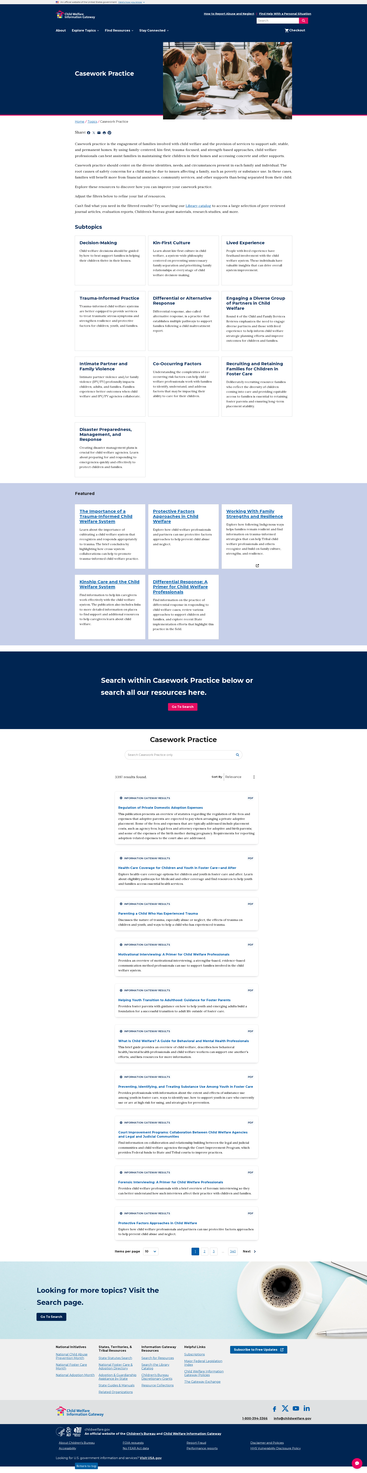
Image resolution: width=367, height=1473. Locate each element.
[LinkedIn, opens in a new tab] (306, 1408)
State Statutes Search (115, 1358)
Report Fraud (196, 1443)
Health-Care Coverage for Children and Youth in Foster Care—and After (177, 868)
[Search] (303, 21)
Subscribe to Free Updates (253, 1349)
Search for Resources (157, 1358)
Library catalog (198, 206)
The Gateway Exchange (202, 1382)
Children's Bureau (141, 1434)
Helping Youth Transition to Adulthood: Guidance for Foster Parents (174, 1000)
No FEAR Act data (136, 1448)
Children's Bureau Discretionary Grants (156, 1377)
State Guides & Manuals (116, 1385)
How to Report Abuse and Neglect (229, 14)
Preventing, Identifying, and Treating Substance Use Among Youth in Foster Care (185, 1087)
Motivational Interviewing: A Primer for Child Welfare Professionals (173, 954)
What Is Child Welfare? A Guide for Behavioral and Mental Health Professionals (183, 1041)
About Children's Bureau (77, 1443)
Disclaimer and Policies (267, 1443)
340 (233, 1251)
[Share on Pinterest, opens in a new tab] (109, 133)
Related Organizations (116, 1392)
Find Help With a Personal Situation (285, 13)
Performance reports (202, 1448)
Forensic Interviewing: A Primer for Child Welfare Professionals (170, 1182)
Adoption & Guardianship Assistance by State (117, 1377)
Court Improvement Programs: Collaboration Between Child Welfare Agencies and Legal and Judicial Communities (183, 1134)
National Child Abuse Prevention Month (72, 1356)
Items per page (127, 1251)
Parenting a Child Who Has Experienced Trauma (158, 913)
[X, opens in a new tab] (285, 1408)
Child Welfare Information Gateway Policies (204, 1373)
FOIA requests (133, 1443)
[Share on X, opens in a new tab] (94, 133)
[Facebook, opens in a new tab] (274, 1408)
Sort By (217, 777)
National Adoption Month (75, 1375)
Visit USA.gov (151, 1458)
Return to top (86, 1466)
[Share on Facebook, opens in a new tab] (88, 133)
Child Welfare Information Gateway (192, 1434)
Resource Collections (157, 1385)
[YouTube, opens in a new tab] (295, 1408)
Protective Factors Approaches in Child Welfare (157, 1223)
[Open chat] (357, 1463)
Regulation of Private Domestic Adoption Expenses (160, 808)
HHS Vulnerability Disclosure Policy (275, 1448)
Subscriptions (194, 1354)
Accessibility (67, 1448)
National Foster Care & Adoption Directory (116, 1366)
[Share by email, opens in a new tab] (99, 133)
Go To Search (183, 707)
